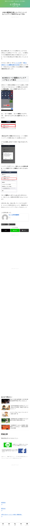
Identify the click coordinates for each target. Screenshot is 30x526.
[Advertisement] (15, 33)
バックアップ (12, 224)
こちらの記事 (18, 62)
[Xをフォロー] (9, 217)
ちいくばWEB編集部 (14, 214)
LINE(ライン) (5, 224)
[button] (24, 230)
